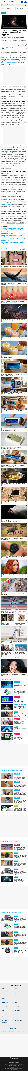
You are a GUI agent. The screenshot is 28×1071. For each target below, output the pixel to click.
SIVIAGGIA (18, 1061)
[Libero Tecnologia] (14, 1028)
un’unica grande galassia (11, 153)
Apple (16, 993)
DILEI (15, 1061)
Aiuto (18, 1065)
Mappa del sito (12, 1031)
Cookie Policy (21, 1064)
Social (3, 1013)
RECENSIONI (16, 773)
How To (16, 1004)
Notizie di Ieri (4, 993)
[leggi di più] (26, 48)
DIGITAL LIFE (16, 696)
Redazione (17, 1010)
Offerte (3, 998)
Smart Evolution (5, 1006)
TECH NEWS (16, 682)
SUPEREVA (17, 1062)
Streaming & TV (5, 1015)
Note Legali (11, 1064)
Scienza (3, 996)
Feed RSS (4, 1031)
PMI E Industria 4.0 (19, 1020)
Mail (22, 4)
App (15, 994)
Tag (18, 1031)
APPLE (15, 726)
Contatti (23, 1031)
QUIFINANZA (23, 1061)
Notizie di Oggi (5, 991)
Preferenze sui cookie (12, 1065)
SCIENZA (4, 13)
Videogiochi (4, 1016)
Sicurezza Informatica (5, 1021)
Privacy (16, 1064)
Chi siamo (6, 1064)
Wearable (4, 1004)
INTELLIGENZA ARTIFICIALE (19, 704)
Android (16, 991)
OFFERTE (16, 689)
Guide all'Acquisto (18, 1006)
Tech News (4, 994)
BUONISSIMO (11, 1062)
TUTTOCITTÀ (11, 1061)
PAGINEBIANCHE (6, 1061)
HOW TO (16, 805)
